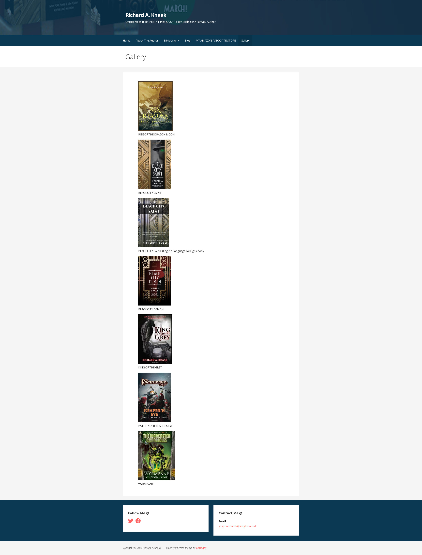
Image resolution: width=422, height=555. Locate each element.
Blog (188, 40)
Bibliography (172, 40)
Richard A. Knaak (145, 14)
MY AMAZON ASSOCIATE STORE (216, 40)
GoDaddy (201, 547)
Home (126, 40)
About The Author (147, 40)
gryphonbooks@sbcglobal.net (237, 526)
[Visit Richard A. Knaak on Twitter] (130, 522)
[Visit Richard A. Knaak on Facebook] (138, 522)
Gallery (245, 40)
